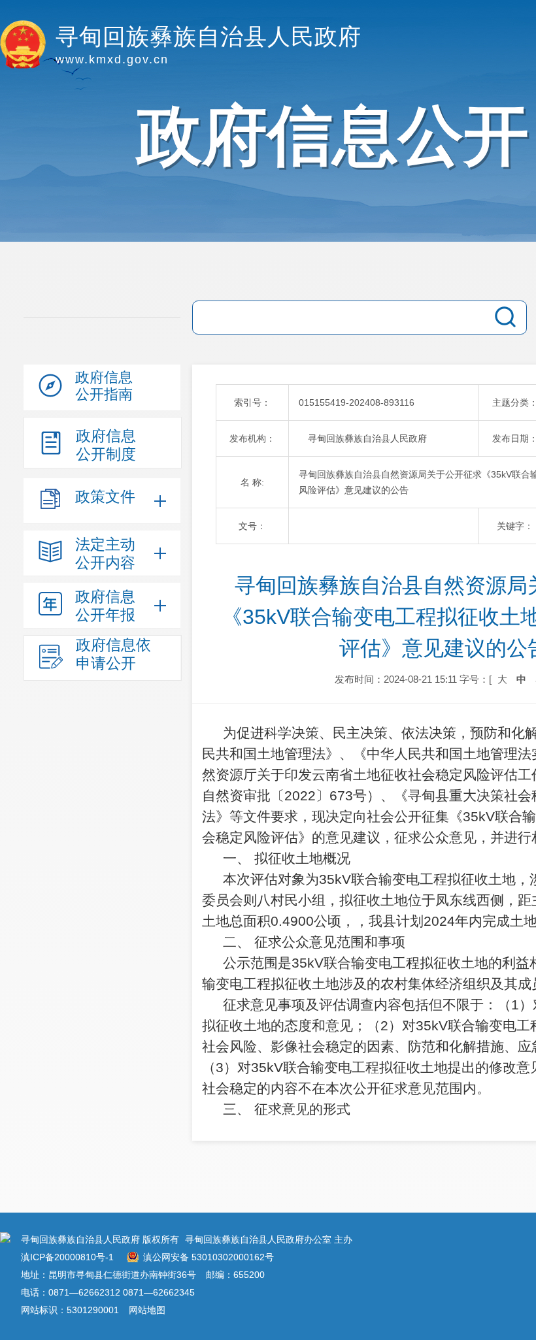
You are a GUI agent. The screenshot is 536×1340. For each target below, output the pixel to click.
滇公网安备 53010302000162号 (208, 1257)
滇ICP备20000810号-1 (67, 1257)
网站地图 (147, 1310)
